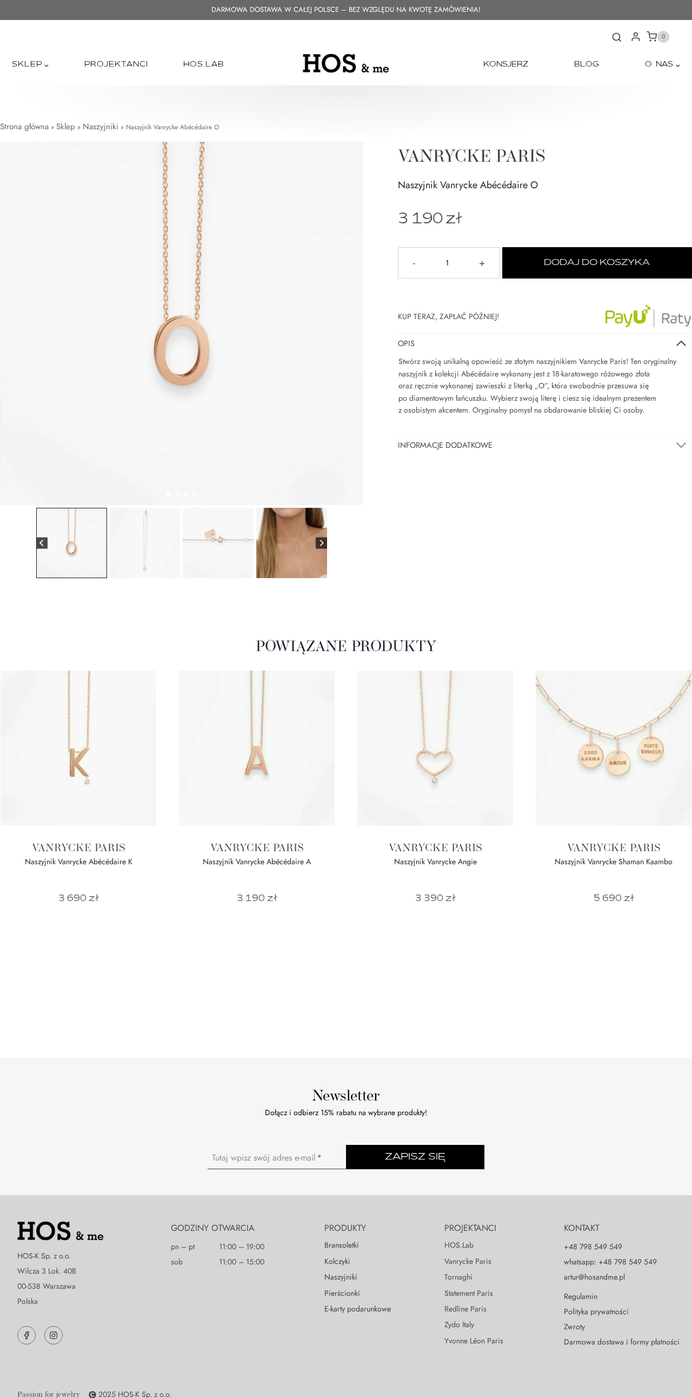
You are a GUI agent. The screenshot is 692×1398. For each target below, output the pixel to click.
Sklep (65, 126)
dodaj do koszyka (597, 263)
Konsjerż (505, 64)
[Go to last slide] (42, 543)
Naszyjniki (100, 126)
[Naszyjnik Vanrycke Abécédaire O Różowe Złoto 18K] (181, 323)
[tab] (168, 493)
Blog (586, 64)
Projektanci (116, 64)
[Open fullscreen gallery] (352, 494)
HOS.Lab (203, 64)
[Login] (635, 37)
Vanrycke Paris (471, 155)
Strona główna (24, 126)
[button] (71, 543)
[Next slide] (321, 543)
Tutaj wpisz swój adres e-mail (267, 1158)
